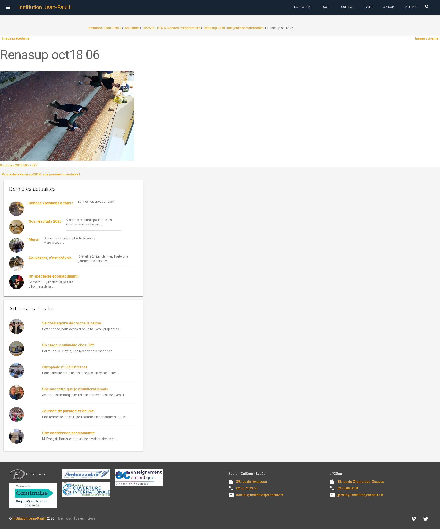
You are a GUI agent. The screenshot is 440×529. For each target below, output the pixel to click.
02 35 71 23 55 (246, 488)
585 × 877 (30, 165)
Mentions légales (71, 518)
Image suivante (426, 38)
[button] (8, 7)
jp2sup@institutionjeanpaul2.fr (360, 495)
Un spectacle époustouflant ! (53, 276)
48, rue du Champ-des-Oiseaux (360, 481)
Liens (92, 518)
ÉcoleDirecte (35, 474)
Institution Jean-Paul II (29, 518)
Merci (34, 240)
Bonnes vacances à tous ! (51, 203)
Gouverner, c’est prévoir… (51, 258)
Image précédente (15, 38)
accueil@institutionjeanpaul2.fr (259, 495)
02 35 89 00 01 (347, 488)
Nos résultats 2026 (45, 221)
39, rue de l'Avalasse (251, 481)
